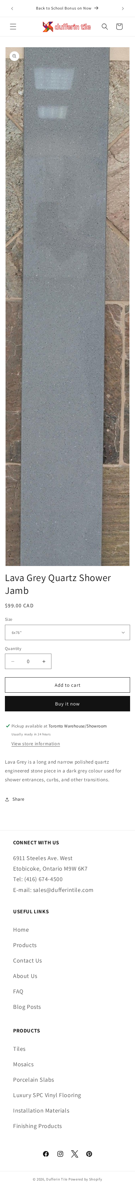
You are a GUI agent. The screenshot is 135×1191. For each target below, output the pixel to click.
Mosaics (23, 1064)
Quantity (13, 648)
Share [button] (18, 799)
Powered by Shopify (85, 1179)
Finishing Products (37, 1126)
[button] (13, 26)
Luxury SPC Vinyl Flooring (47, 1095)
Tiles (19, 1048)
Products (25, 945)
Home (21, 929)
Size (8, 619)
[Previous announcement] (12, 8)
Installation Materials (41, 1110)
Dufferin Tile (57, 1179)
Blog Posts (27, 1006)
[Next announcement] (123, 8)
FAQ (18, 991)
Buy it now (67, 704)
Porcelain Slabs (33, 1079)
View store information (35, 744)
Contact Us (27, 960)
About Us (25, 976)
